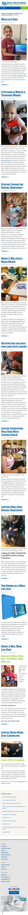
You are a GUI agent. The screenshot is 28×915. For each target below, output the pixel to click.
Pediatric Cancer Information (9, 821)
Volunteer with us (5, 879)
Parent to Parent (6, 817)
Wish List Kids (9, 19)
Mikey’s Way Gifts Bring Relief (11, 260)
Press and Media (5, 852)
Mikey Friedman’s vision (20, 76)
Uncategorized (5, 832)
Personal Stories (6, 824)
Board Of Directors (5, 854)
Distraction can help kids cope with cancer (14, 344)
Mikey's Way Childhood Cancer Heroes (11, 803)
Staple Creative (6, 904)
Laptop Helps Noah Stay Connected (12, 734)
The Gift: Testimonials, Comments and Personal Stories (13, 828)
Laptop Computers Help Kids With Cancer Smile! (12, 431)
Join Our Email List (5, 877)
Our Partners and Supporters (9, 814)
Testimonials (4, 857)
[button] (1, 8)
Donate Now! (4, 875)
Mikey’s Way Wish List (7, 160)
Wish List (3, 867)
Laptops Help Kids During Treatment (12, 508)
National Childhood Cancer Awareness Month (13, 811)
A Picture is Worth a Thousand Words (13, 93)
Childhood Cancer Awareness (9, 797)
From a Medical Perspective (9, 800)
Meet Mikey (3, 846)
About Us (3, 850)
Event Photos (4, 859)
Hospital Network (5, 865)
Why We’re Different (6, 848)
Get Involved (14, 892)
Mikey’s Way (16, 70)
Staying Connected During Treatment (12, 185)
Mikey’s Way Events (5, 881)
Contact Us (3, 869)
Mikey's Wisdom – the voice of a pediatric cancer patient (13, 807)
